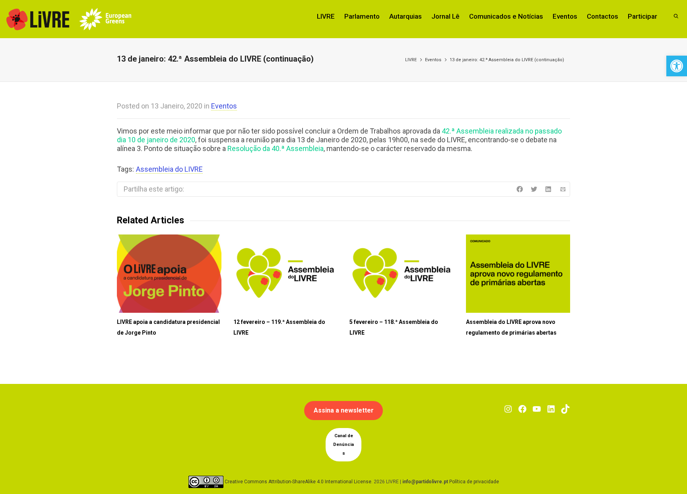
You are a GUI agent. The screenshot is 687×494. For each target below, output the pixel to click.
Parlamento (362, 16)
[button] (676, 66)
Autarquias (405, 16)
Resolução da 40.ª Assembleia (275, 148)
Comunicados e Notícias (506, 16)
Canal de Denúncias (343, 444)
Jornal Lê (445, 16)
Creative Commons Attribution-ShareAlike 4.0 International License (298, 481)
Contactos (602, 16)
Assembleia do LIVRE (169, 169)
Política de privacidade (474, 481)
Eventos (565, 16)
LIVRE (326, 16)
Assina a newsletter (344, 410)
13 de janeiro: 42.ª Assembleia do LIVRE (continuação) (507, 59)
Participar (642, 16)
